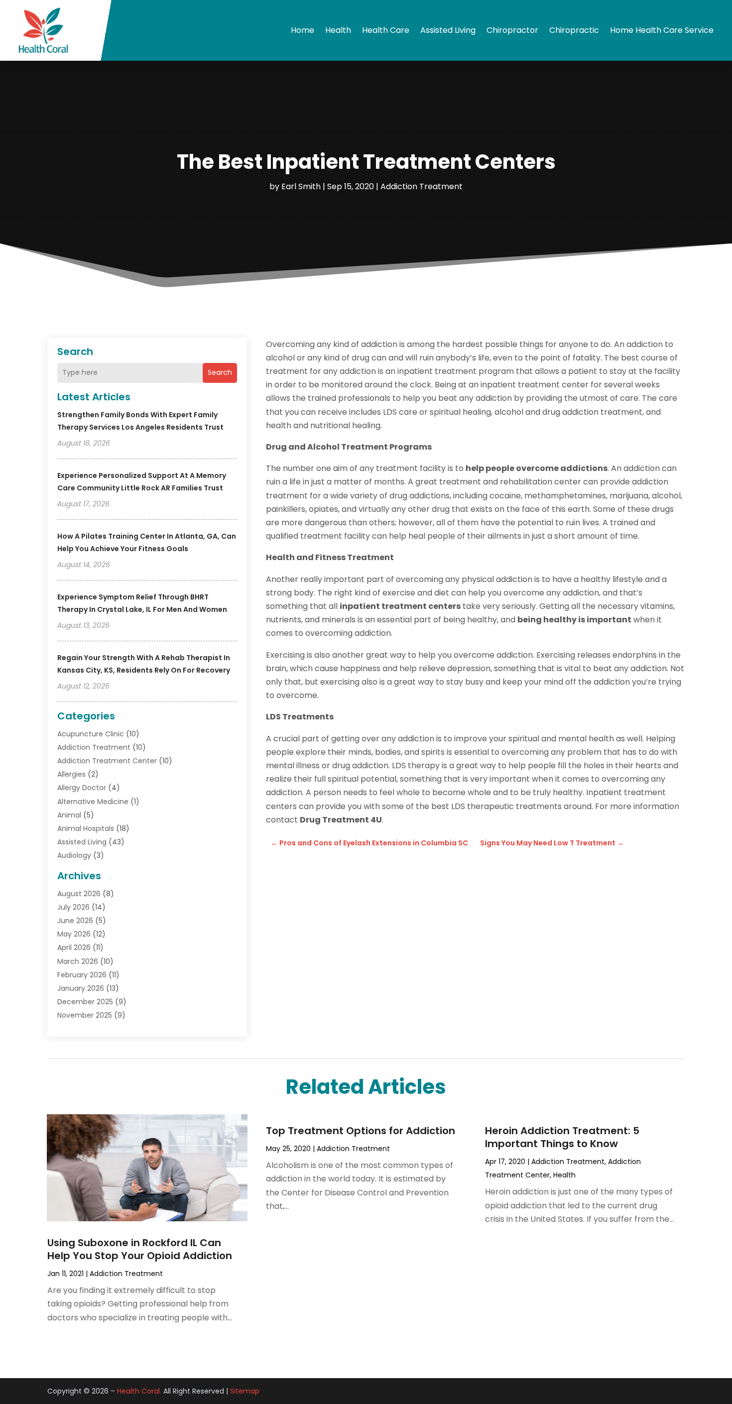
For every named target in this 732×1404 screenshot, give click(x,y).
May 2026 (74, 934)
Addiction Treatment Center (107, 761)
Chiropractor (512, 30)
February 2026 (82, 975)
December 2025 (85, 1002)
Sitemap (244, 1391)
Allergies (71, 774)
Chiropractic (574, 30)
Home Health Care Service (662, 30)
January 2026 (80, 988)
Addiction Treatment (421, 186)
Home (302, 30)
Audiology (74, 855)
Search (220, 372)
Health (338, 30)
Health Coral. (139, 1391)
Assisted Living (448, 30)
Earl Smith (301, 186)
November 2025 (84, 1015)
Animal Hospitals (85, 828)
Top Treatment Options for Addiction (360, 1131)
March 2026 (77, 961)
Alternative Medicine (92, 802)
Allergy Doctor (81, 788)
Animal (69, 815)
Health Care (385, 30)
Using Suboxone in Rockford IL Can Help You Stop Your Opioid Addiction (139, 1249)
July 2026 (73, 907)
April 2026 (74, 947)
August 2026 (79, 894)
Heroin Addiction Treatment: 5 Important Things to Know (562, 1137)
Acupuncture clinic (90, 734)
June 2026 (75, 921)
